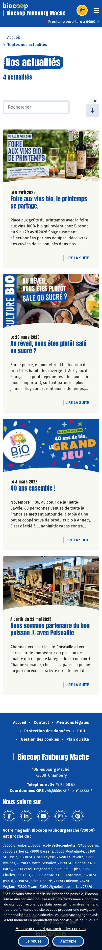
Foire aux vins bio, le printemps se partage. (48, 202)
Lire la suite (78, 257)
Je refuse (34, 941)
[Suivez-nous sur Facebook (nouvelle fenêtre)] (9, 816)
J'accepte (68, 941)
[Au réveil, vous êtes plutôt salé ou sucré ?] (51, 302)
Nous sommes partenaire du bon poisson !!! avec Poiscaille (50, 629)
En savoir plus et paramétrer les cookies (51, 929)
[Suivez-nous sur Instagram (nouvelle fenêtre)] (60, 816)
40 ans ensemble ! (32, 488)
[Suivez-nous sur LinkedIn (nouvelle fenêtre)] (26, 816)
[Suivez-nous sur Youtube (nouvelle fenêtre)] (43, 816)
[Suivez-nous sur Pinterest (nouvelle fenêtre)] (77, 816)
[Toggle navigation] (96, 12)
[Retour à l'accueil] (15, 6)
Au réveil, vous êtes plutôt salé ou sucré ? (48, 347)
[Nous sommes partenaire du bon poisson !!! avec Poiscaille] (51, 584)
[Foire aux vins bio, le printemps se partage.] (51, 158)
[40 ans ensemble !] (51, 447)
